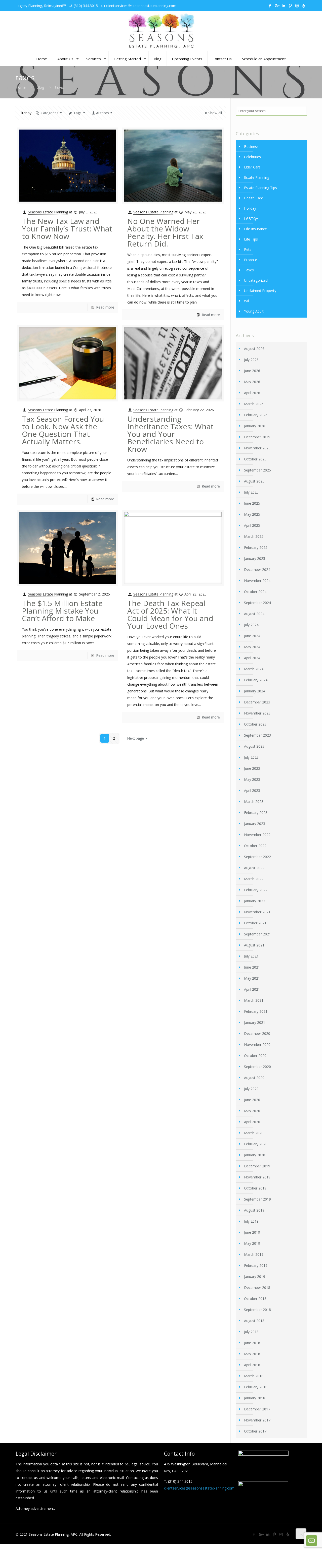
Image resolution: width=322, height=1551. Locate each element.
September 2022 (257, 856)
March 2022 (253, 878)
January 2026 (254, 426)
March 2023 (253, 801)
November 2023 (257, 713)
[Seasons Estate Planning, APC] (161, 31)
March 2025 (253, 536)
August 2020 (254, 1077)
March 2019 (253, 1254)
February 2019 (255, 1265)
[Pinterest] (290, 5)
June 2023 (252, 768)
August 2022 (254, 867)
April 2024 (252, 657)
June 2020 (252, 1099)
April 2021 (252, 989)
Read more (105, 307)
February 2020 (255, 1144)
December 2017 (257, 1409)
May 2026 (252, 381)
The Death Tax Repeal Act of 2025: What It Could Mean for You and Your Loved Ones (170, 614)
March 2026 (253, 403)
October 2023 (255, 724)
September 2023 (257, 735)
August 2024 (254, 613)
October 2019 (255, 1188)
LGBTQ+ (251, 218)
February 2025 (255, 547)
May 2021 (252, 978)
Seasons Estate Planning (48, 212)
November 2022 (257, 834)
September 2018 (257, 1309)
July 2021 (251, 956)
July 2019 (251, 1221)
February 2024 (255, 680)
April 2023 (252, 790)
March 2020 (253, 1132)
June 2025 (252, 503)
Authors (102, 112)
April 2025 (252, 525)
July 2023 (251, 757)
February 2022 (255, 889)
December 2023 (257, 702)
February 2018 (255, 1387)
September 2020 (257, 1066)
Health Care (253, 198)
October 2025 (255, 459)
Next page (135, 738)
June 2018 (252, 1342)
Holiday (250, 208)
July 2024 (251, 624)
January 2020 (254, 1155)
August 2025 (254, 481)
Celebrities (252, 156)
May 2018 (252, 1353)
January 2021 (254, 1022)
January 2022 (254, 901)
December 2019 (257, 1166)
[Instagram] (297, 5)
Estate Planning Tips (260, 187)
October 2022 (255, 845)
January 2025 (254, 558)
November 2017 (257, 1420)
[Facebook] (269, 5)
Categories (49, 112)
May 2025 (252, 514)
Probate (250, 259)
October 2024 (255, 591)
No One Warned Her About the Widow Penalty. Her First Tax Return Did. (165, 232)
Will (247, 301)
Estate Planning (256, 177)
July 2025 (251, 492)
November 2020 (257, 1044)
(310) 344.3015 (86, 5)
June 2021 (252, 967)
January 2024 (254, 691)
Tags (77, 112)
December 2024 (257, 569)
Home (21, 87)
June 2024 (252, 635)
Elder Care (252, 167)
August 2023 (254, 746)
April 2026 (252, 392)
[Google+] (276, 5)
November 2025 (257, 448)
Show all (215, 112)
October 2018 (255, 1298)
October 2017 (255, 1431)
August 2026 (254, 348)
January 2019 (254, 1276)
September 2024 (257, 602)
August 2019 (254, 1210)
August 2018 (254, 1320)
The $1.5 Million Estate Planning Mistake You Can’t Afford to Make (62, 610)
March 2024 (253, 669)
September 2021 (257, 934)
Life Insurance (255, 228)
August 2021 (254, 945)
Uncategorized (256, 280)
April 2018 (252, 1364)
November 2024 (257, 580)
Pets (247, 249)
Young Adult (254, 311)
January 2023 (254, 823)
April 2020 (252, 1121)
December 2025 (257, 437)
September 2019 (257, 1199)
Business (251, 146)
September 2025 (257, 470)
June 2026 (252, 370)
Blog (40, 87)
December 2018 (257, 1287)
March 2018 (253, 1376)
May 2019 (252, 1243)
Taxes (249, 270)
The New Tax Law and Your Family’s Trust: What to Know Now (67, 228)
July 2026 (251, 359)
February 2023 (255, 812)
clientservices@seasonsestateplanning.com (141, 5)
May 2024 (252, 646)
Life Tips (251, 239)
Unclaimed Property (260, 290)
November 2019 (257, 1177)
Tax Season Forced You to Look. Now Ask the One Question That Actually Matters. (63, 430)
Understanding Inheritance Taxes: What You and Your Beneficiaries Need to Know (170, 434)
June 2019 (252, 1232)
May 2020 (252, 1110)
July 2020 (251, 1088)
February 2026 (255, 414)
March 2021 (253, 1000)
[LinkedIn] (283, 5)
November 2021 (257, 912)
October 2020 (255, 1055)
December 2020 (257, 1033)
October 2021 (255, 923)
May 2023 (252, 779)
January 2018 (254, 1398)
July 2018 (251, 1331)
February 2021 (255, 1011)
